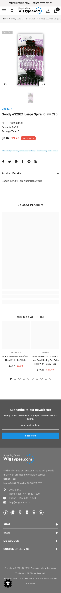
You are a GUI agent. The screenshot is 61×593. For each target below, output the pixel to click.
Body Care (16, 19)
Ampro (45, 352)
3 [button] (19, 379)
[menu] (4, 11)
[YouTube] (34, 512)
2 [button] (15, 379)
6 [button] (33, 379)
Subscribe (30, 435)
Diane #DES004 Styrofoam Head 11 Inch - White (15, 358)
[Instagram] (13, 512)
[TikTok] (27, 512)
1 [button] (11, 379)
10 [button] (50, 379)
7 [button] (37, 379)
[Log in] (48, 11)
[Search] (12, 11)
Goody (5, 108)
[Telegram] (28, 161)
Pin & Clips (30, 19)
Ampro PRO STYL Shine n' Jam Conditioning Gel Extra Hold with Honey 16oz (45, 360)
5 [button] (28, 379)
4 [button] (24, 379)
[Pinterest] (16, 161)
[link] (30, 296)
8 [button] (41, 379)
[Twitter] (9, 161)
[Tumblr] (22, 161)
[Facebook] (3, 161)
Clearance (16, 352)
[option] (30, 3)
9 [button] (46, 379)
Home (4, 19)
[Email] (35, 161)
